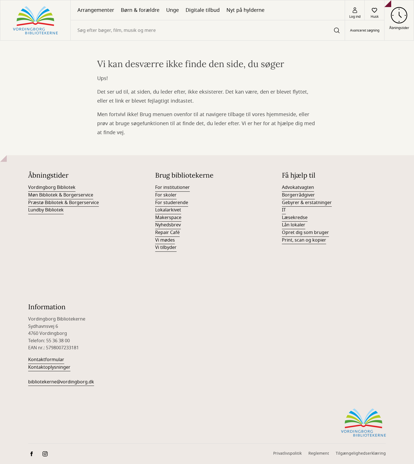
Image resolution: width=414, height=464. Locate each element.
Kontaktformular (46, 359)
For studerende (171, 202)
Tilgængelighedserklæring (361, 453)
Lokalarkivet (168, 210)
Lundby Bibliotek (46, 210)
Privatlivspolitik (287, 453)
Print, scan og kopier (304, 240)
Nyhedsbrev (168, 225)
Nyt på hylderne (245, 10)
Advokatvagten (298, 187)
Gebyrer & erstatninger (307, 202)
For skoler (166, 195)
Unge (172, 10)
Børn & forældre (140, 10)
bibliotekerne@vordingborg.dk (61, 382)
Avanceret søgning (364, 30)
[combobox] (208, 30)
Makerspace (168, 217)
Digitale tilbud (203, 10)
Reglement (318, 453)
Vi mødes (165, 240)
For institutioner (172, 187)
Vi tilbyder (166, 247)
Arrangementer (95, 10)
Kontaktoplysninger (49, 367)
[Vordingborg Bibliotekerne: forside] (35, 20)
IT (284, 210)
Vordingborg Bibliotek (51, 187)
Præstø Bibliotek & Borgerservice (63, 202)
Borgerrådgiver (298, 195)
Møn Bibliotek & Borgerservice (60, 195)
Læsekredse (295, 217)
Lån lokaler (293, 225)
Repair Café (167, 232)
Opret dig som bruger (305, 232)
